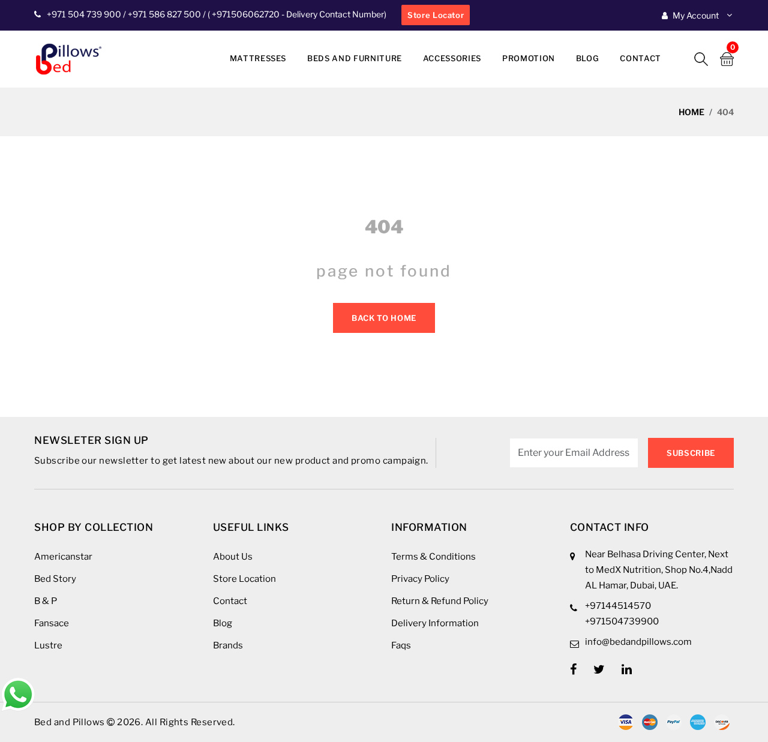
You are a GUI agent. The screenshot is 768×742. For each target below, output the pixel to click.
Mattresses (258, 58)
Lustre (48, 645)
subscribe (691, 453)
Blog (587, 58)
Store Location (244, 578)
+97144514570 (618, 605)
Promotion (528, 58)
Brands (228, 645)
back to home (384, 318)
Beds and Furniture (354, 58)
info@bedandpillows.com (638, 641)
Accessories (452, 58)
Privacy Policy (420, 578)
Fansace (51, 623)
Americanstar (63, 556)
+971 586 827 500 (164, 14)
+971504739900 (622, 621)
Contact (640, 58)
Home (691, 112)
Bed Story (55, 578)
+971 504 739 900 (84, 14)
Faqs (401, 645)
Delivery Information (435, 623)
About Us (233, 556)
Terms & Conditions (433, 556)
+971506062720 (245, 14)
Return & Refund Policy (439, 601)
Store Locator (435, 15)
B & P (45, 601)
